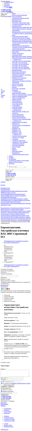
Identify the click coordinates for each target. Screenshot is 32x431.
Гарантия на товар (9, 420)
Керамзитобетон (17, 19)
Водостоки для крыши (18, 88)
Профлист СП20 (17, 133)
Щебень (14, 149)
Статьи (6, 423)
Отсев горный (16, 146)
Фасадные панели (17, 151)
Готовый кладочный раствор (20, 18)
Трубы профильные (18, 114)
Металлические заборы (19, 93)
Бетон (14, 13)
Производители (8, 426)
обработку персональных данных (21, 383)
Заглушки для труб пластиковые (21, 61)
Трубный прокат (17, 108)
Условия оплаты (8, 417)
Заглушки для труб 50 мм (19, 65)
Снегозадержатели (17, 79)
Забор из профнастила (18, 97)
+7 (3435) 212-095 (6, 9)
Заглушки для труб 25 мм (19, 62)
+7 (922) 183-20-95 (6, 11)
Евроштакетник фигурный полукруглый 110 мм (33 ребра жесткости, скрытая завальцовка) (21, 38)
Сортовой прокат (17, 107)
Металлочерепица (17, 76)
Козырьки (15, 90)
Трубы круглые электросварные (21, 119)
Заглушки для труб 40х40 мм (20, 64)
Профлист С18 (16, 131)
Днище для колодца (18, 53)
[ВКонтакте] (2, 289)
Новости (18, 160)
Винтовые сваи (16, 21)
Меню (10, 7)
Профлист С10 (16, 130)
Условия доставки (9, 419)
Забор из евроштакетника (19, 96)
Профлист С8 (16, 128)
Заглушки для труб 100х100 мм (21, 68)
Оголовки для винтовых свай (20, 22)
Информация (4, 404)
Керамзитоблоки (17, 70)
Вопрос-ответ (8, 425)
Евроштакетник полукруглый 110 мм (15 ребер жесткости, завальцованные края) (15, 214)
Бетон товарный (17, 16)
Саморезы (15, 139)
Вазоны (14, 87)
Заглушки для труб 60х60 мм (20, 67)
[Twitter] (4, 289)
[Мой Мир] (7, 289)
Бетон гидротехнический (19, 15)
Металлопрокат (16, 101)
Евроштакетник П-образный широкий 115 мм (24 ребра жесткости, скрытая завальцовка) (16, 219)
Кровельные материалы (19, 71)
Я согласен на (17, 383)
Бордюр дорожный (17, 85)
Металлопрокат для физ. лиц (20, 111)
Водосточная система (18, 73)
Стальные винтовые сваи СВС (21, 24)
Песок (14, 148)
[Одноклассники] (5, 289)
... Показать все (16, 59)
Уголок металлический (19, 117)
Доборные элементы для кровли (21, 75)
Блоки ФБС (15, 52)
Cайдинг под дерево (18, 137)
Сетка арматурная (17, 104)
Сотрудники (25, 160)
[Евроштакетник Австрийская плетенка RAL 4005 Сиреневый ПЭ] (17, 242)
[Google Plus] (9, 289)
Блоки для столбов (17, 84)
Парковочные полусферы (19, 122)
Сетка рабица (16, 105)
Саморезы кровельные (18, 140)
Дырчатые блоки (17, 55)
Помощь (3, 405)
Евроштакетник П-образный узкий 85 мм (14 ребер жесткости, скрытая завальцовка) (16, 211)
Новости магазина (7, 391)
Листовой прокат (17, 102)
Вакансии (12, 162)
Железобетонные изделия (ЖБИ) (21, 50)
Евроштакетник (16, 26)
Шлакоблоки (16, 153)
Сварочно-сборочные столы (20, 154)
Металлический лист (18, 116)
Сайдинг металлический (19, 136)
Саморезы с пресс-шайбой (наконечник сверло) (19, 142)
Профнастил (15, 123)
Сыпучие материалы (18, 145)
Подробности (5, 285)
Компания (4, 402)
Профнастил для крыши (19, 78)
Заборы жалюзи (16, 99)
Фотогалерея (18, 162)
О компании (12, 160)
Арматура (15, 113)
